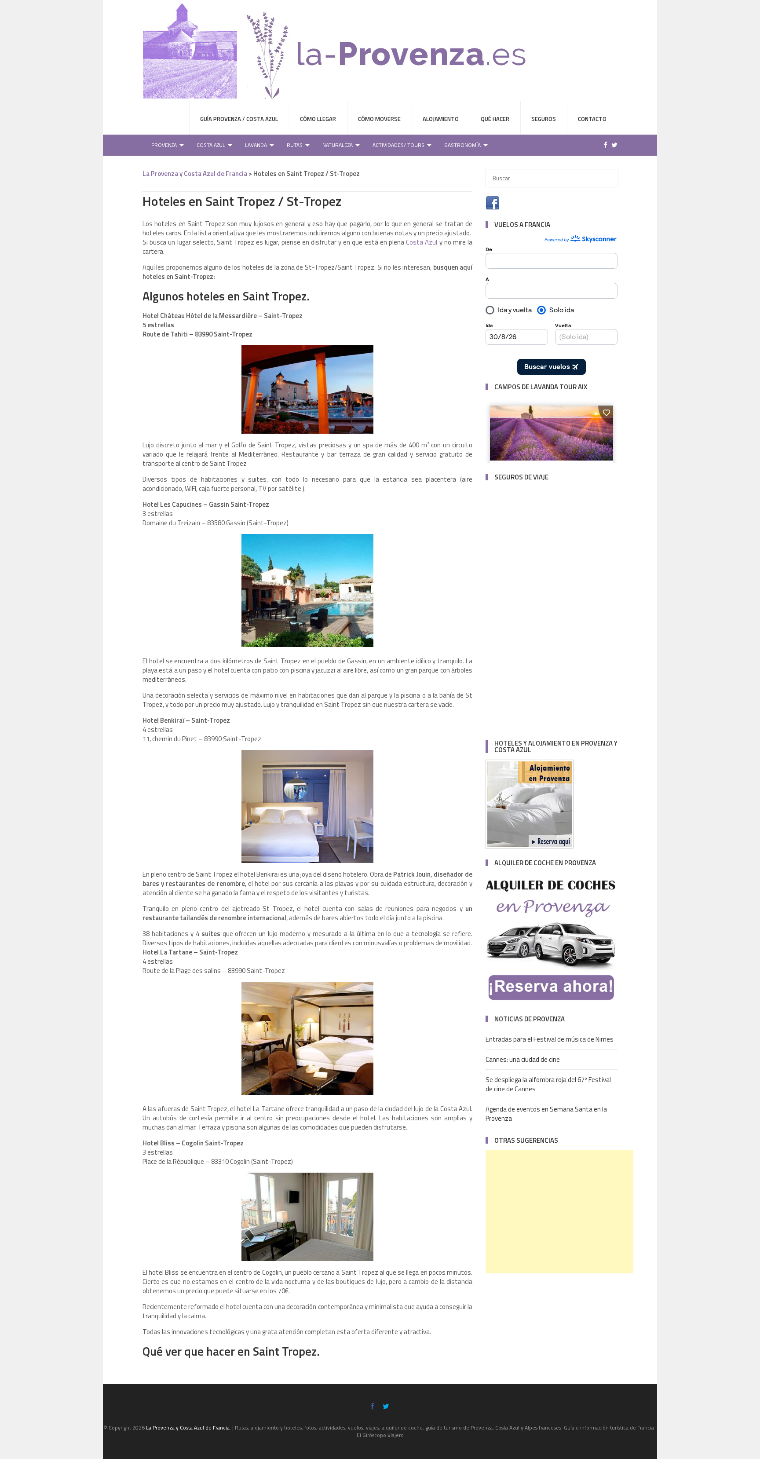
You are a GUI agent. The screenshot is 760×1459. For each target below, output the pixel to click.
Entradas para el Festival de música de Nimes (550, 1039)
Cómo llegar (318, 118)
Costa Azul (211, 145)
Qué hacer (495, 118)
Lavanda (256, 145)
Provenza (164, 145)
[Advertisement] (559, 1211)
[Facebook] (603, 145)
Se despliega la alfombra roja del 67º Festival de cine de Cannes (548, 1084)
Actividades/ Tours (398, 145)
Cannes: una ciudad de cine (523, 1059)
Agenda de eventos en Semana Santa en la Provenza (546, 1113)
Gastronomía (462, 145)
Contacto (592, 118)
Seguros (543, 118)
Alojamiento (441, 118)
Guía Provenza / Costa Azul (239, 118)
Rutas (295, 145)
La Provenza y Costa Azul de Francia (194, 173)
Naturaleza (337, 145)
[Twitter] (612, 145)
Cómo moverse (379, 118)
